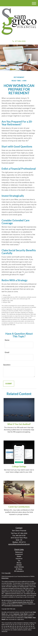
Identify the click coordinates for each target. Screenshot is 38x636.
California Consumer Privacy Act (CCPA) (22, 602)
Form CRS (7, 573)
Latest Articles (19, 567)
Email (7, 352)
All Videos (19, 569)
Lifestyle (19, 565)
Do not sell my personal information (13, 605)
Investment (19, 554)
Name (7, 340)
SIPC (18, 614)
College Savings (19, 466)
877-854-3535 (20, 41)
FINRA (15, 614)
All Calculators (19, 571)
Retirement (19, 552)
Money (19, 563)
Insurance (19, 558)
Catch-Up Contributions (19, 507)
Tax (19, 560)
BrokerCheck (5, 578)
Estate (19, 556)
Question (6, 365)
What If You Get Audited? (19, 424)
